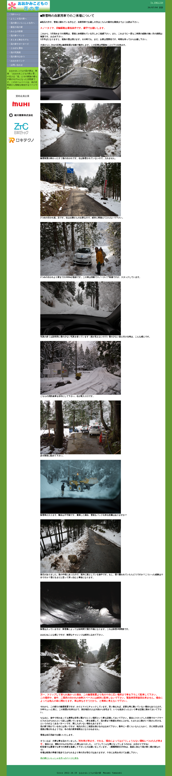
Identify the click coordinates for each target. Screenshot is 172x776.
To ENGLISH (156, 3)
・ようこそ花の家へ (18, 18)
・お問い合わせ (16, 65)
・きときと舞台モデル (19, 39)
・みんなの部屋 (16, 31)
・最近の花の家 (16, 27)
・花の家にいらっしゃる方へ (22, 23)
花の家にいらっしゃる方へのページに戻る (59, 758)
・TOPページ (14, 14)
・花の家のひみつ (17, 56)
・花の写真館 (15, 52)
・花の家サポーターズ (19, 44)
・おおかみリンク (17, 60)
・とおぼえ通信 (16, 48)
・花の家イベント (17, 35)
